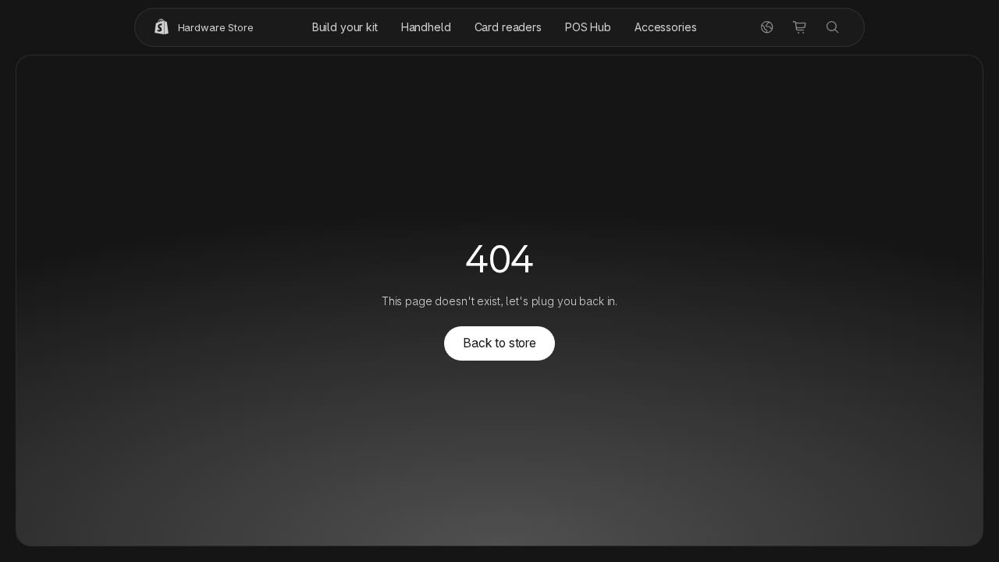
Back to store (499, 343)
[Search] (832, 27)
